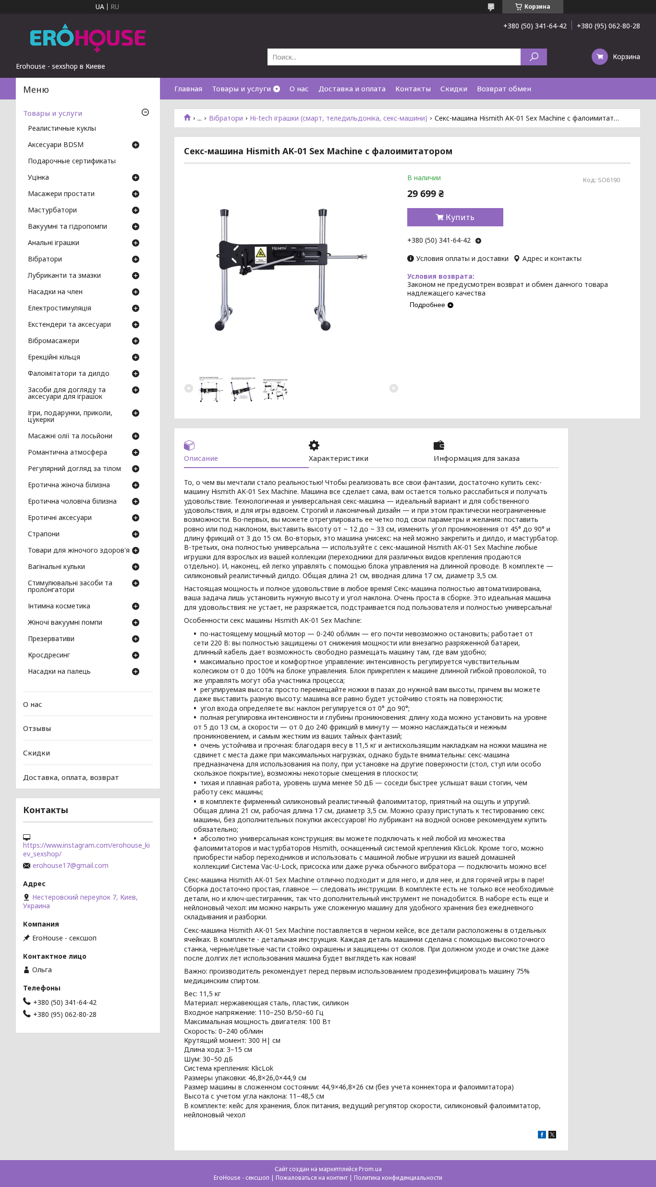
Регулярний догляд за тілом (74, 469)
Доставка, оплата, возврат (71, 776)
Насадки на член (55, 292)
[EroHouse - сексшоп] (88, 37)
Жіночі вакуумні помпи (65, 623)
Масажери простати (61, 194)
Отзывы (37, 728)
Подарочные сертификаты (72, 161)
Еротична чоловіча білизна (72, 502)
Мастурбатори (52, 210)
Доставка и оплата (352, 88)
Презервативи (51, 639)
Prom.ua (370, 1169)
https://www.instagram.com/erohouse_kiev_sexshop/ (86, 849)
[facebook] (542, 1135)
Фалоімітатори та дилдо (68, 374)
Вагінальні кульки (56, 567)
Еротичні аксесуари (60, 518)
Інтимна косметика (59, 606)
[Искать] (534, 57)
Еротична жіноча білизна (69, 485)
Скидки (453, 88)
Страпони (44, 534)
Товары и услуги (241, 88)
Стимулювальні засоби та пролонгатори (70, 587)
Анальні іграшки (53, 243)
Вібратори (226, 118)
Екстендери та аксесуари (69, 325)
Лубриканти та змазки (64, 276)
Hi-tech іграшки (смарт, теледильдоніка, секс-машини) (338, 118)
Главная (188, 88)
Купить (460, 217)
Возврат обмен (504, 88)
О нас (299, 88)
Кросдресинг (49, 655)
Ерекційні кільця (54, 357)
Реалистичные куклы (62, 129)
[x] (552, 1135)
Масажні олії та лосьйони (70, 436)
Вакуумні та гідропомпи (67, 227)
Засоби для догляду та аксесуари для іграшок (67, 393)
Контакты (413, 88)
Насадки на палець (59, 672)
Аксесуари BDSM (56, 145)
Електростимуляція (59, 308)
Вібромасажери (53, 341)
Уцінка (38, 178)
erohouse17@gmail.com (71, 865)
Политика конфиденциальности (398, 1178)
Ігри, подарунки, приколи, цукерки (70, 416)
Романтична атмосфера (67, 453)
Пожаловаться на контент (312, 1178)
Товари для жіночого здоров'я (79, 551)
